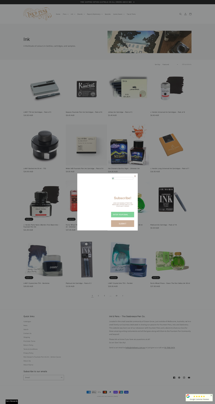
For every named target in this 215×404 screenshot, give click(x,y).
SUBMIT (122, 223)
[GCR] (188, 396)
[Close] (135, 176)
